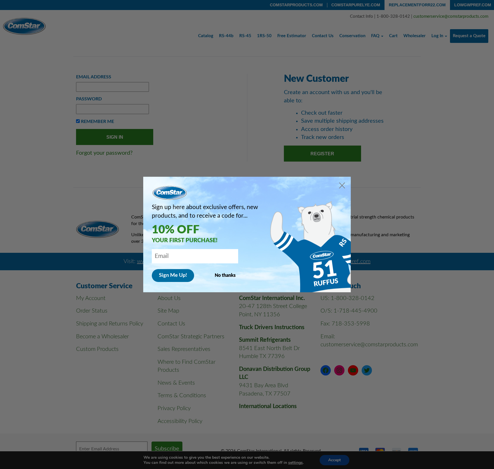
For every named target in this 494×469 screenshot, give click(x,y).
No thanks (225, 275)
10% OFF (176, 230)
